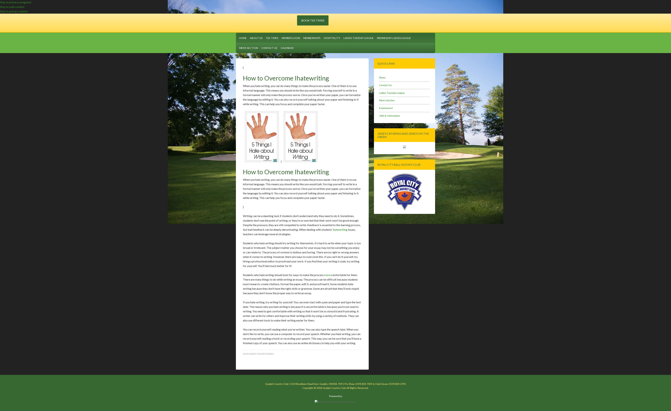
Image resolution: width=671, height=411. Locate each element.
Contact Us (385, 85)
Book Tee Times (312, 20)
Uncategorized (265, 354)
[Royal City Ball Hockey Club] (404, 209)
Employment (386, 108)
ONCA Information (389, 115)
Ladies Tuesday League (392, 92)
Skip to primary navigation (15, 2)
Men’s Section (387, 100)
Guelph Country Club (266, 22)
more (327, 275)
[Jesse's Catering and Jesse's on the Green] (404, 147)
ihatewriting (340, 229)
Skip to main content (12, 6)
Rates (382, 77)
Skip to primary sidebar (14, 11)
